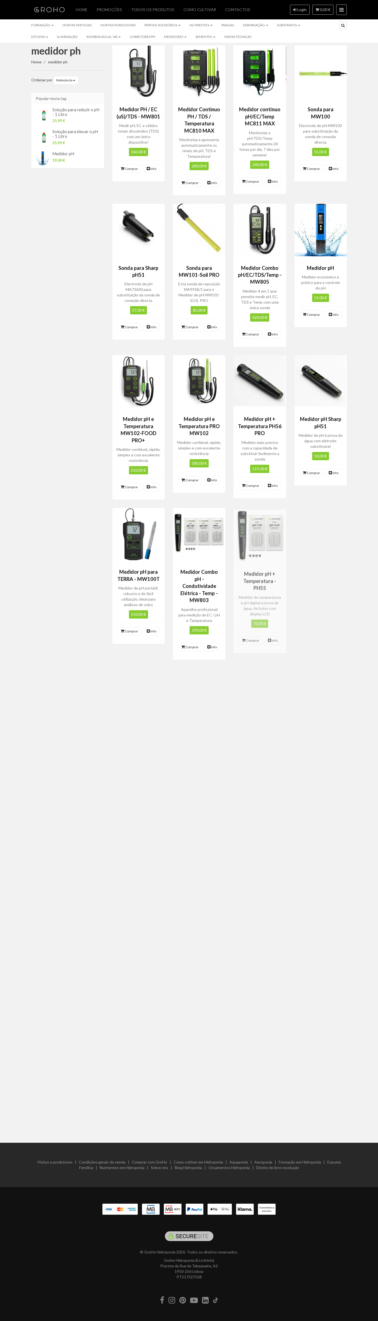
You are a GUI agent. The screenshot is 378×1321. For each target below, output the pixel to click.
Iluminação (67, 37)
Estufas (38, 37)
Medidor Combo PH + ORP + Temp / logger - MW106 (320, 579)
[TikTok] (215, 1300)
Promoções (109, 9)
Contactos (237, 9)
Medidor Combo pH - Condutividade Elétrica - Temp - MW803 (199, 586)
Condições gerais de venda (102, 1162)
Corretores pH (142, 37)
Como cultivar (199, 9)
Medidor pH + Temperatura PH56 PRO (260, 426)
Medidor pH (63, 153)
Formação (41, 25)
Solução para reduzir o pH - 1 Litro (75, 112)
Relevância (64, 80)
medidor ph (56, 51)
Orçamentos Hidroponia (229, 1167)
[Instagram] (172, 1300)
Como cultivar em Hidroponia (198, 1162)
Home (81, 9)
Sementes (204, 37)
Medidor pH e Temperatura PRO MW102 (199, 426)
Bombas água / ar (102, 37)
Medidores (174, 37)
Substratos (287, 25)
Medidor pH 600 (138, 890)
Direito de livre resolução (277, 1167)
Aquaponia (238, 1162)
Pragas (227, 25)
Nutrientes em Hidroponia (122, 1167)
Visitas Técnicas (237, 37)
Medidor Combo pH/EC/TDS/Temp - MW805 (260, 275)
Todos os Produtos (152, 9)
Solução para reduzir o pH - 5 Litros (259, 1045)
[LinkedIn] (205, 1300)
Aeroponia (263, 1162)
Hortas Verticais (77, 25)
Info (153, 169)
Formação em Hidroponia (300, 1162)
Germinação (254, 25)
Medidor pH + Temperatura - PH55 (259, 579)
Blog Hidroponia (188, 1167)
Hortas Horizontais (118, 25)
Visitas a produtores (55, 1162)
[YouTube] (194, 1300)
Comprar (131, 169)
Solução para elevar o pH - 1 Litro (75, 134)
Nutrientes (200, 25)
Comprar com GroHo (149, 1162)
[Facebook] (162, 1300)
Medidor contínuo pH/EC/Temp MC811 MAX (259, 116)
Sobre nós (159, 1167)
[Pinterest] (182, 1300)
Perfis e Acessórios (161, 25)
